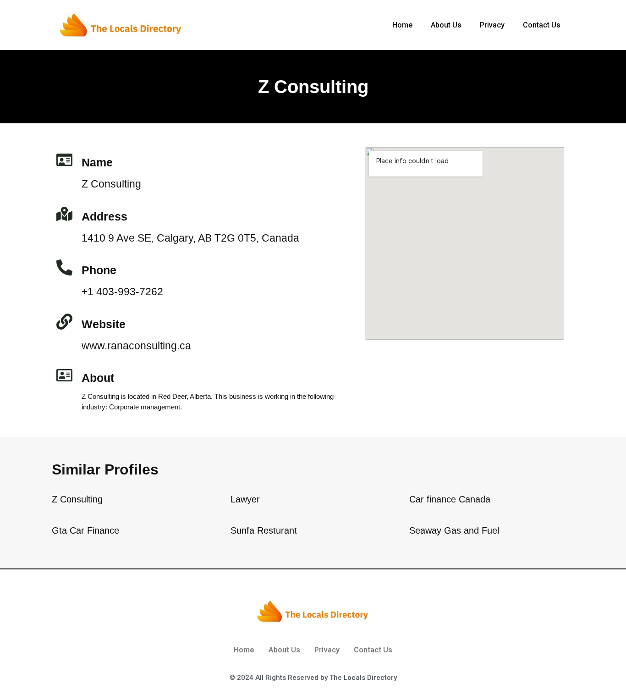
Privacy (492, 25)
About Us (446, 25)
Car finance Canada (449, 499)
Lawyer (245, 499)
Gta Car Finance (85, 530)
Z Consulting (77, 499)
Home (402, 25)
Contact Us (541, 25)
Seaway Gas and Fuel (454, 530)
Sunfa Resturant (264, 530)
